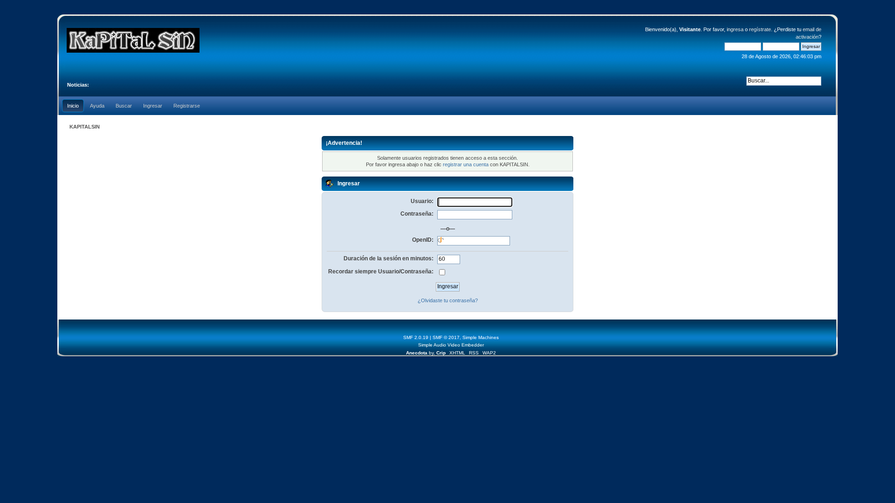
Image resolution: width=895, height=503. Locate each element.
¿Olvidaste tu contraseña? (448, 300)
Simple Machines (480, 337)
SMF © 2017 (446, 337)
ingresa (735, 29)
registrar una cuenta (466, 164)
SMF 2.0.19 (415, 337)
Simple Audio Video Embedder (451, 344)
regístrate (760, 29)
